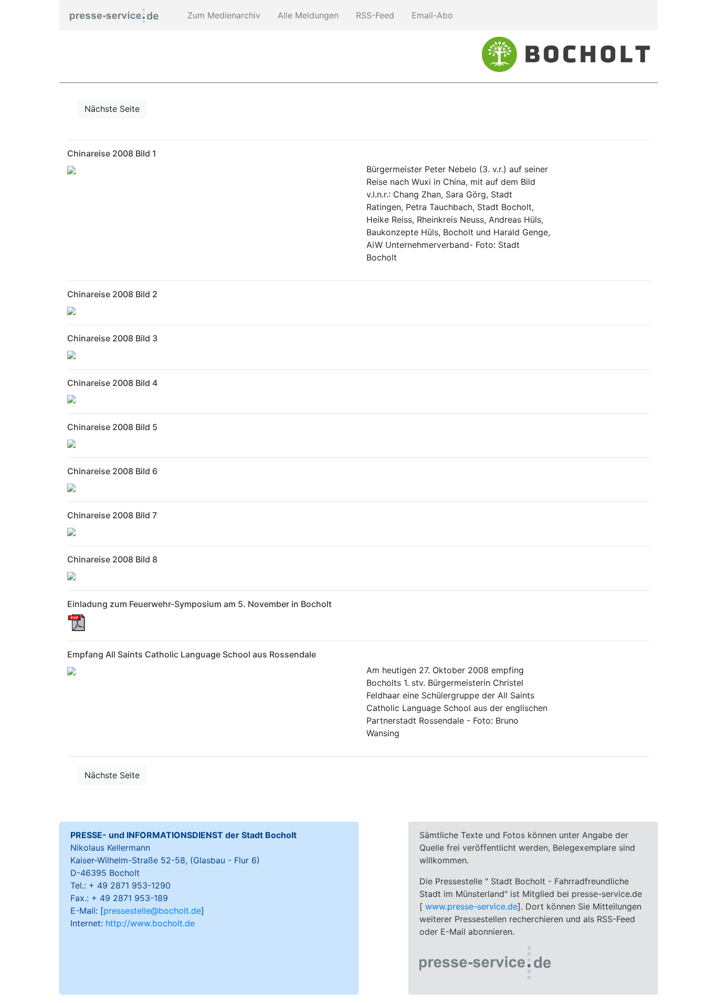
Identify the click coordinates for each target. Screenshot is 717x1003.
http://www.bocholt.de (150, 923)
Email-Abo (431, 15)
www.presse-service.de (471, 906)
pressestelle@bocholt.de (152, 910)
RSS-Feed (373, 15)
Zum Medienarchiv (222, 15)
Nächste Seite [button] (112, 108)
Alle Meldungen (307, 15)
